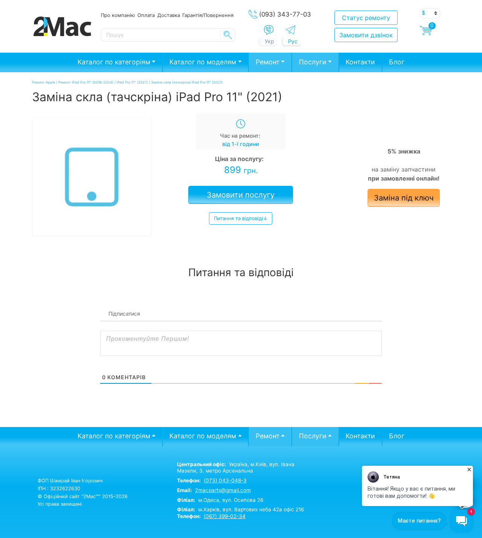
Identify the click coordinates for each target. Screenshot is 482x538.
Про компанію (118, 15)
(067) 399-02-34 (225, 516)
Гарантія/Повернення (207, 15)
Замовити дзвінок (366, 35)
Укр (269, 41)
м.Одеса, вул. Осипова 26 (220, 500)
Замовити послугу (241, 194)
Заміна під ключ (403, 197)
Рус (292, 41)
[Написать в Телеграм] (290, 30)
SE (228, 35)
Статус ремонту (366, 17)
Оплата (146, 15)
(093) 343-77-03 (285, 14)
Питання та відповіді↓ (240, 218)
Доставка (168, 15)
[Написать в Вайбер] (268, 30)
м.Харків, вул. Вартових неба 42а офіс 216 (240, 509)
